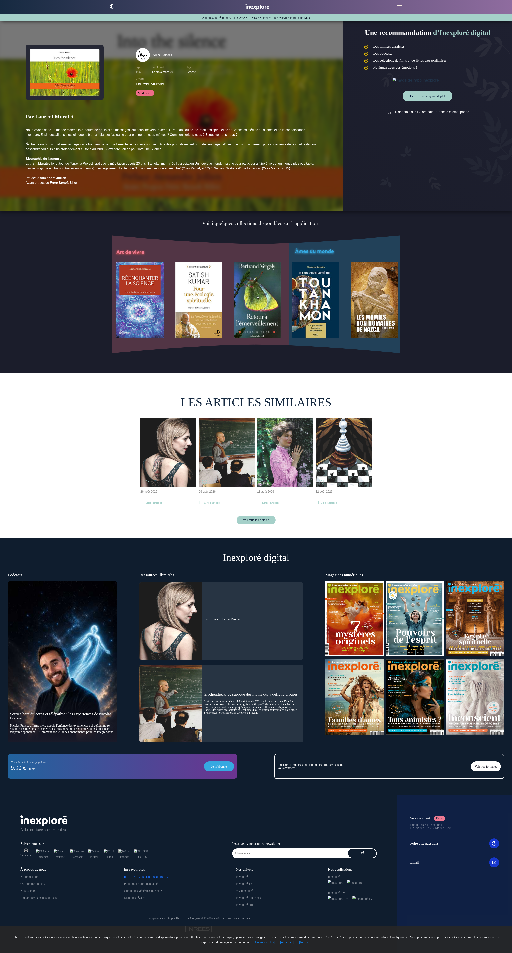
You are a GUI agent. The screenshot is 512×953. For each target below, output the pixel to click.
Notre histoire (29, 876)
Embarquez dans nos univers (38, 897)
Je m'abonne (219, 766)
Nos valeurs (27, 890)
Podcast (124, 856)
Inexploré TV (244, 883)
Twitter (94, 856)
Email (414, 862)
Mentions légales (134, 897)
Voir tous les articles (256, 520)
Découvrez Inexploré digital (427, 96)
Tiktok (109, 856)
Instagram (26, 855)
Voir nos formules (486, 766)
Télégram (42, 856)
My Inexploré (244, 890)
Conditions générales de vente (143, 890)
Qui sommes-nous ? (32, 883)
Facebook (77, 856)
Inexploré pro (244, 904)
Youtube (60, 856)
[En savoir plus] (264, 942)
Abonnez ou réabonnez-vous (220, 17)
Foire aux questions (424, 843)
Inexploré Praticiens (248, 897)
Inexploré (242, 876)
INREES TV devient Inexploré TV (146, 876)
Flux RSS (141, 856)
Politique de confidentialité (141, 883)
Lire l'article (153, 502)
